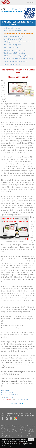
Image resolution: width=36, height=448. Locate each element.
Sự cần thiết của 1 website (11, 28)
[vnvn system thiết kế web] (5, 4)
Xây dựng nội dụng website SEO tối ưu (15, 61)
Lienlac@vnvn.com (23, 399)
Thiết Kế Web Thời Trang (10, 47)
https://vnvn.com (9, 397)
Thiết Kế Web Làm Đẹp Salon (12, 45)
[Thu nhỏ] (1, 9)
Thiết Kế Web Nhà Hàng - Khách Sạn (14, 50)
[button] (30, 2)
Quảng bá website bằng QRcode (13, 36)
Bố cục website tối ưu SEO (11, 64)
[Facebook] (2, 420)
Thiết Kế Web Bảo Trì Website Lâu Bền (15, 31)
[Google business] (15, 420)
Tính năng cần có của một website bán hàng (17, 42)
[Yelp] (7, 420)
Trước (15, 9)
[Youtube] (11, 420)
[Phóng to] (4, 9)
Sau (20, 9)
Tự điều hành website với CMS (12, 39)
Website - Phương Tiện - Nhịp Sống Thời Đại (16, 56)
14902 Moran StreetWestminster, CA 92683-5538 (9, 392)
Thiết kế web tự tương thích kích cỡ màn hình (18, 33)
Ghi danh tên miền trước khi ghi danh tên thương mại (19, 59)
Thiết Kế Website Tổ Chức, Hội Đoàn (14, 53)
